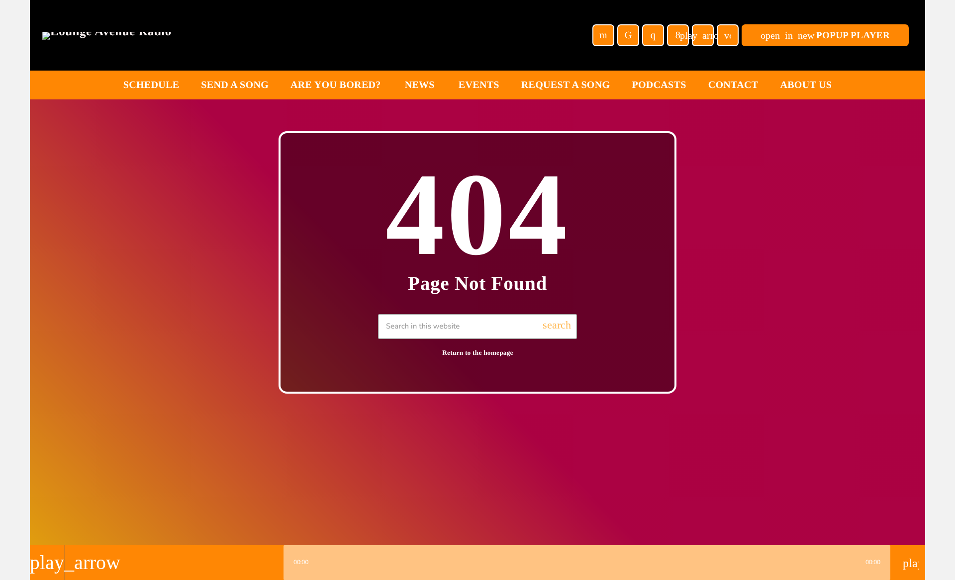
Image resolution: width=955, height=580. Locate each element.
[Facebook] (678, 35)
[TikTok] (628, 35)
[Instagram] (653, 35)
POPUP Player (825, 35)
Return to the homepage (477, 352)
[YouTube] (603, 35)
